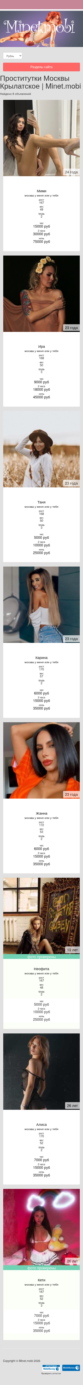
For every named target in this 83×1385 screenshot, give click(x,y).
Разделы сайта (41, 67)
